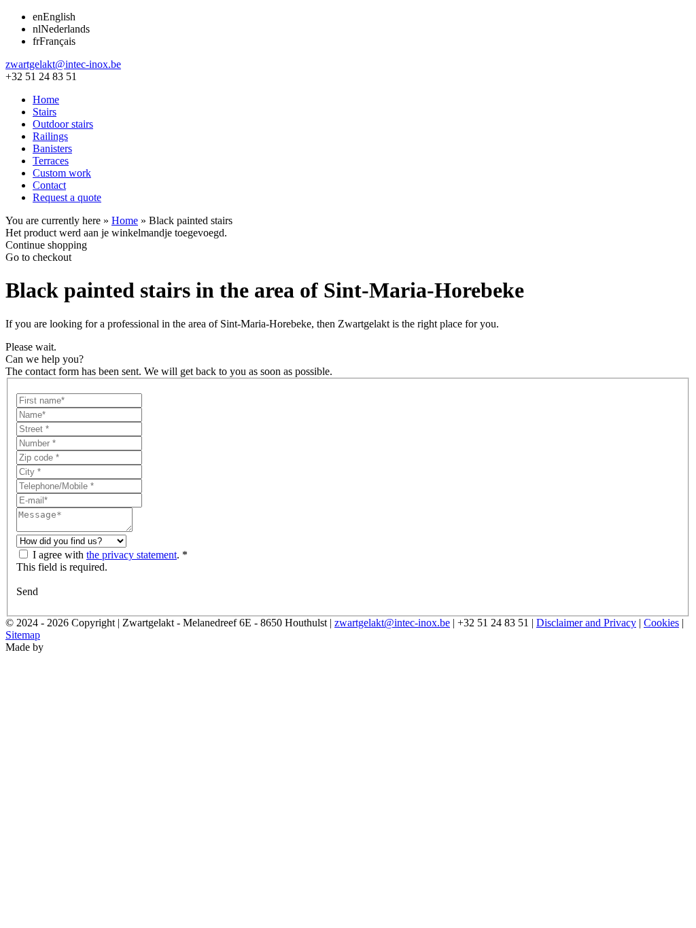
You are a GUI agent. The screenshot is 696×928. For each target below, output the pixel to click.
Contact (49, 185)
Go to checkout (38, 257)
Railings (50, 136)
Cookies (661, 622)
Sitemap (22, 635)
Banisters (52, 148)
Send (27, 591)
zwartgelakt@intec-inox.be (63, 64)
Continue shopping (46, 245)
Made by (24, 647)
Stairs (44, 112)
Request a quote (67, 197)
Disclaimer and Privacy (586, 622)
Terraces (51, 160)
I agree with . (106, 554)
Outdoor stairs (63, 124)
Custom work (62, 173)
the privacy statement (131, 554)
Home (46, 99)
